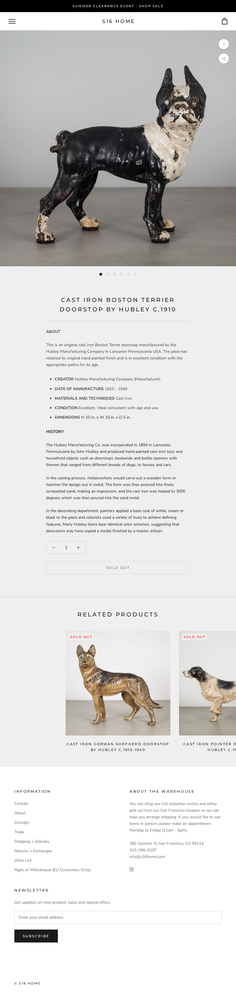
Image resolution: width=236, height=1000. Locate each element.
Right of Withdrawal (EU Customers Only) (52, 870)
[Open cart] (224, 21)
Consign (21, 822)
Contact (21, 803)
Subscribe (36, 936)
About (20, 813)
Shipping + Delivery (31, 841)
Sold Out (118, 568)
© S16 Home (27, 983)
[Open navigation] (12, 21)
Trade (19, 832)
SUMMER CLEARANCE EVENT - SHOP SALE (118, 6)
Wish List (23, 860)
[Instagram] (132, 869)
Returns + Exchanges (33, 851)
